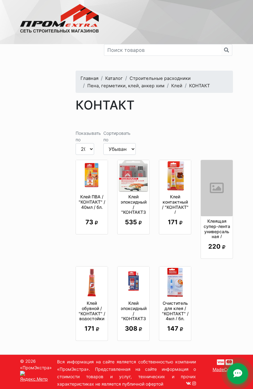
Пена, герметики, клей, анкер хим (125, 86)
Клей (176, 86)
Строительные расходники (160, 78)
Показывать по (88, 136)
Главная (89, 78)
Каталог (114, 78)
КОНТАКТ (199, 86)
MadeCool (223, 369)
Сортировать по (117, 136)
